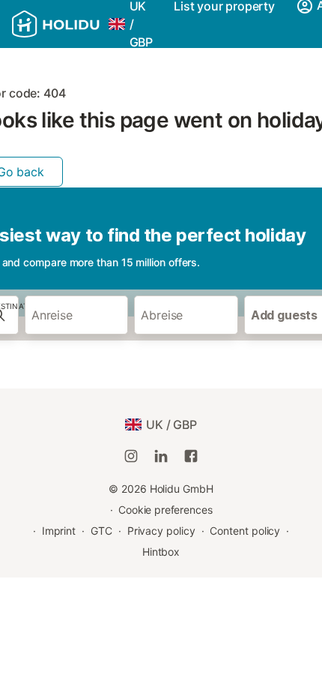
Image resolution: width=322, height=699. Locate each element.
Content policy (245, 530)
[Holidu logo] (56, 24)
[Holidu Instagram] (131, 456)
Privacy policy (161, 530)
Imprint (59, 530)
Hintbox (161, 551)
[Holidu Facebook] (190, 456)
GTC (101, 530)
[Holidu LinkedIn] (161, 456)
